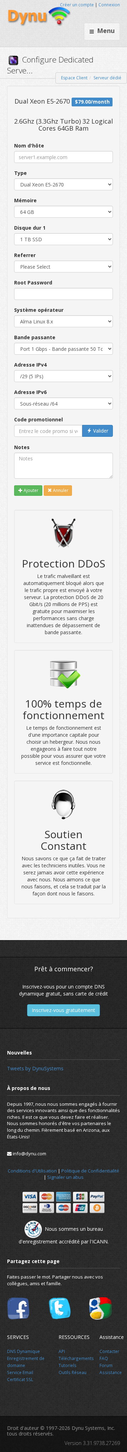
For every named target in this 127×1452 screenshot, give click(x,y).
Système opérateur (39, 310)
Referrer (25, 255)
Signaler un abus (65, 1177)
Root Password (33, 282)
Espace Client (74, 78)
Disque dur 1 (30, 227)
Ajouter (30, 490)
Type (20, 173)
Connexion (109, 5)
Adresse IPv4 (30, 364)
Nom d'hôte (29, 145)
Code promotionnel (38, 419)
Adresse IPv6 (30, 392)
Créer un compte (77, 5)
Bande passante (34, 337)
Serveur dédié (107, 78)
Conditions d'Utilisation (32, 1171)
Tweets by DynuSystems (35, 1068)
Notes (22, 447)
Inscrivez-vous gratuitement (63, 1010)
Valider (100, 430)
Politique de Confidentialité (90, 1171)
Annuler (60, 490)
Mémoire (25, 200)
